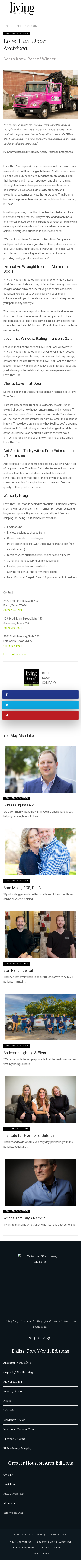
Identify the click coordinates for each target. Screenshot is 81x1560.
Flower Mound (12, 1381)
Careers (44, 1547)
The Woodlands (13, 1512)
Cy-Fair (8, 1474)
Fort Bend (9, 1484)
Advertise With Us (21, 1542)
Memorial (9, 1503)
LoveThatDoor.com (14, 654)
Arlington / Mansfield (17, 1362)
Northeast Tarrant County (20, 1429)
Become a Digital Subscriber (54, 1542)
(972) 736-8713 (12, 610)
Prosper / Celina (14, 1439)
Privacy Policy (40, 1553)
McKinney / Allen (14, 1419)
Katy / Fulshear (13, 1493)
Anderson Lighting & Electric (27, 1053)
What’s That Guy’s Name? (24, 1218)
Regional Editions (23, 1547)
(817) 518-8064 (12, 627)
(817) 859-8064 (12, 645)
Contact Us (61, 1547)
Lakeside (9, 1410)
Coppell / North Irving (18, 1372)
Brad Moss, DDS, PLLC (22, 888)
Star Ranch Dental (18, 970)
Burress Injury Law (18, 805)
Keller (7, 1400)
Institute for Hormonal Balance (29, 1135)
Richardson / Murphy (17, 1448)
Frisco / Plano (12, 1391)
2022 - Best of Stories (22, 25)
